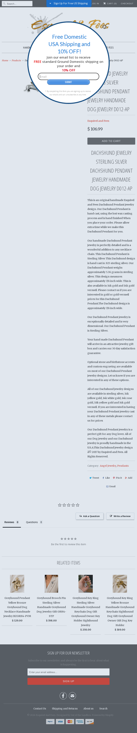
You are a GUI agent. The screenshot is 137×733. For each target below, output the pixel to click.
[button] (104, 27)
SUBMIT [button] (68, 82)
